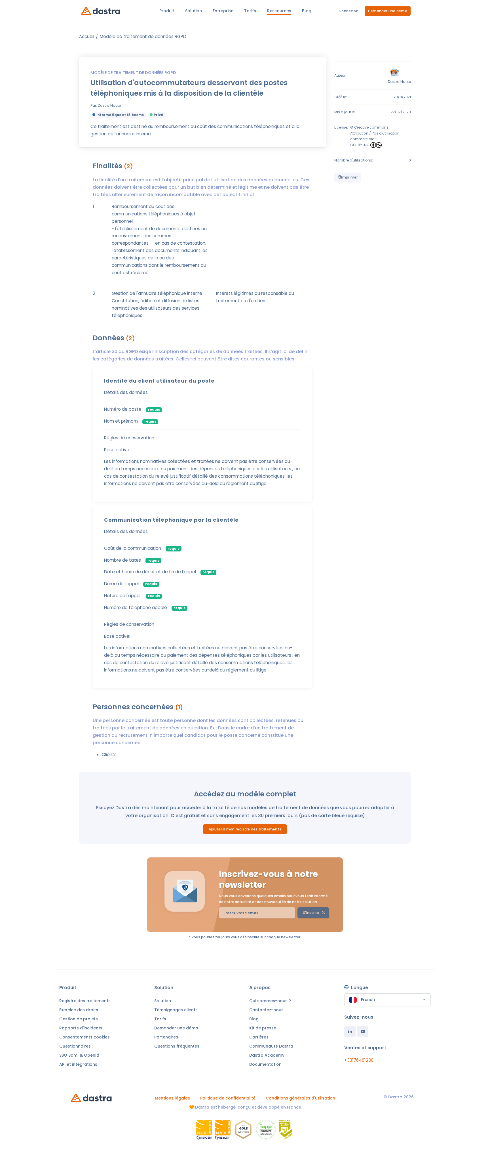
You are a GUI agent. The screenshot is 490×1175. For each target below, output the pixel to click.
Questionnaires (75, 1046)
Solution (162, 1001)
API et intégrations (78, 1064)
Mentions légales (172, 1098)
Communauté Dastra (271, 1046)
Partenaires (166, 1037)
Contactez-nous (266, 1010)
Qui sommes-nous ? (270, 1001)
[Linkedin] (350, 1031)
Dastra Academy (266, 1055)
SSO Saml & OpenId (79, 1055)
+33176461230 (358, 1060)
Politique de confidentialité (227, 1098)
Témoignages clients (176, 1010)
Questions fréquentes (176, 1046)
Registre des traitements (85, 1001)
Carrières (259, 1037)
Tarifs (160, 1019)
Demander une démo (387, 11)
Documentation (265, 1064)
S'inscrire (311, 912)
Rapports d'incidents (80, 1028)
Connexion (348, 11)
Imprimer (349, 177)
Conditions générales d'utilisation (300, 1098)
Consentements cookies (84, 1037)
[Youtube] (362, 1031)
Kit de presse (262, 1028)
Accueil (86, 36)
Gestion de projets (78, 1019)
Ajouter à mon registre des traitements (245, 829)
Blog (254, 1019)
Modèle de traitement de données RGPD (143, 36)
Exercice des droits (78, 1010)
